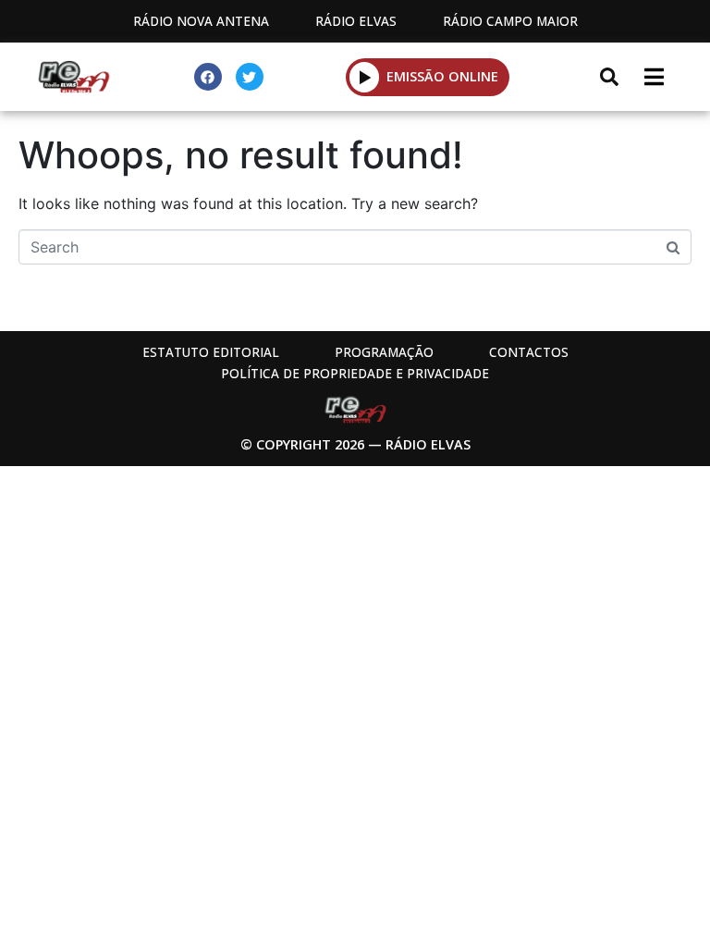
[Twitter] (249, 77)
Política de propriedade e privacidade (355, 373)
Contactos (529, 352)
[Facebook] (208, 77)
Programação (384, 352)
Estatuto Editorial (210, 352)
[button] (365, 77)
